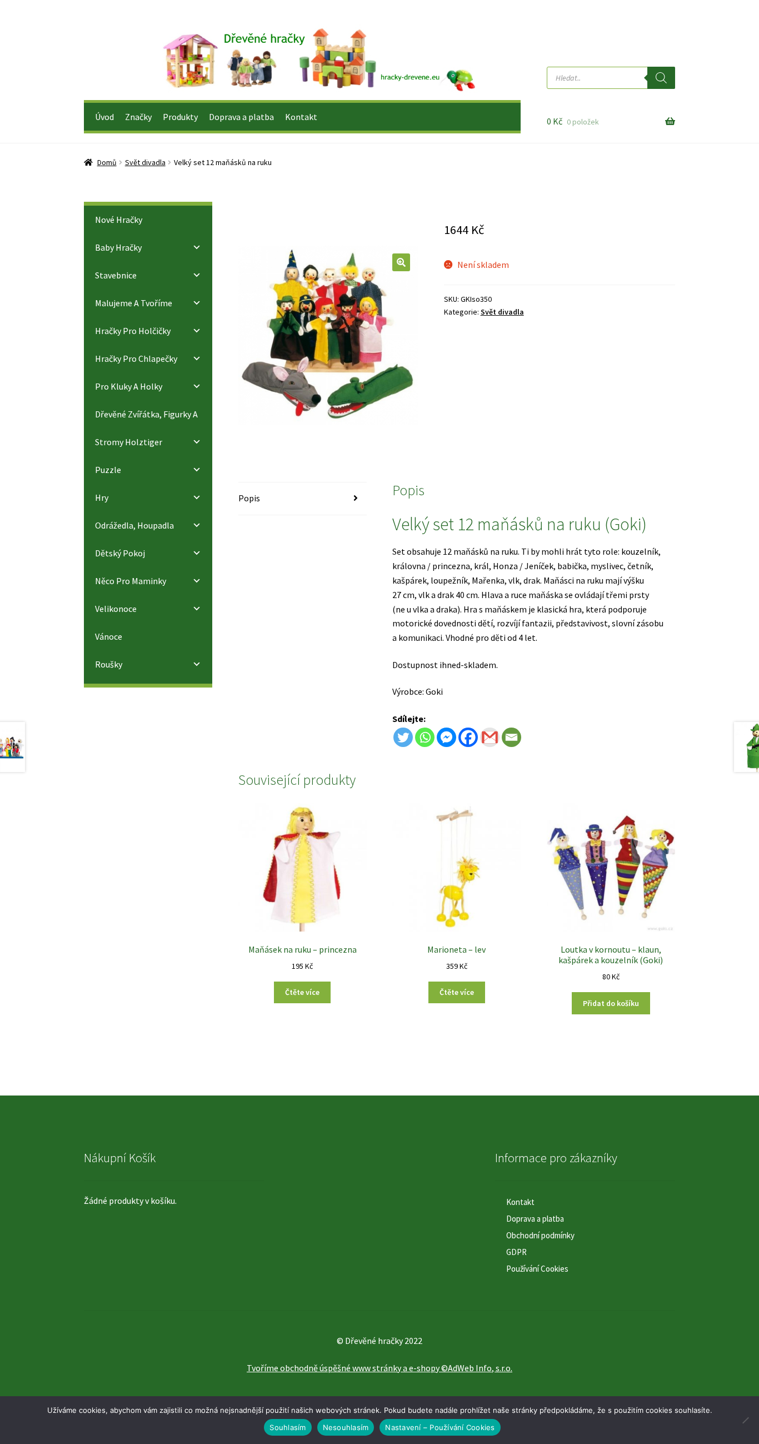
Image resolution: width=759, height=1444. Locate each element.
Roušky (108, 664)
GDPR (516, 1252)
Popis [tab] (249, 498)
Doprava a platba (241, 116)
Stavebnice (116, 275)
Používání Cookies (537, 1268)
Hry (101, 497)
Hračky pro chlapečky (136, 358)
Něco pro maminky (130, 580)
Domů (107, 162)
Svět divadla (145, 162)
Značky (138, 116)
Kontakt (301, 116)
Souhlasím (287, 1427)
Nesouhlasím (346, 1427)
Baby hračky (118, 247)
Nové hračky (118, 219)
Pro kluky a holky (128, 386)
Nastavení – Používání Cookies (440, 1427)
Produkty (180, 116)
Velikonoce (116, 608)
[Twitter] (403, 737)
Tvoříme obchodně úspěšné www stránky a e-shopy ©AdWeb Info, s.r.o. (379, 1367)
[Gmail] (490, 737)
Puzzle (108, 469)
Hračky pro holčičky (133, 330)
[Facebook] (468, 737)
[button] (401, 262)
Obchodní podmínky (540, 1235)
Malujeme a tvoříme (133, 302)
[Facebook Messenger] (446, 737)
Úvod (104, 116)
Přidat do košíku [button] (611, 1003)
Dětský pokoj (120, 553)
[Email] (511, 737)
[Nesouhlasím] (745, 1420)
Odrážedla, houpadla (134, 525)
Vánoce (108, 636)
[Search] (661, 78)
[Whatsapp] (425, 737)
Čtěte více (302, 992)
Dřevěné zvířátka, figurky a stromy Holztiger (146, 428)
